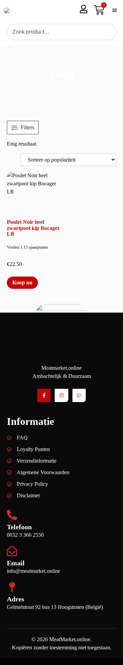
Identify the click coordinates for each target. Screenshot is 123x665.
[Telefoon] (12, 515)
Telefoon (19, 527)
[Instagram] (61, 395)
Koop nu (22, 282)
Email (16, 563)
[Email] (12, 551)
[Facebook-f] (44, 395)
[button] (114, 10)
